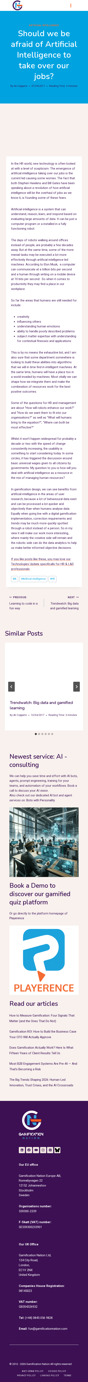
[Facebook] (29, 1150)
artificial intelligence (44, 25)
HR (52, 578)
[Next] (76, 687)
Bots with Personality (40, 800)
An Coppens (20, 86)
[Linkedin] (22, 1150)
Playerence (16, 918)
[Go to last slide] (11, 687)
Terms (67, 1375)
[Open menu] (72, 5)
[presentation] (44, 669)
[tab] (36, 734)
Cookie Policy (57, 1371)
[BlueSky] (57, 1150)
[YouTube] (36, 1150)
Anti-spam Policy (32, 1371)
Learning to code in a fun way (23, 603)
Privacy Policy (26, 1375)
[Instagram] (43, 1150)
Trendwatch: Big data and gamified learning (64, 603)
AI (14, 578)
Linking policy (49, 1375)
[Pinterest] (50, 1150)
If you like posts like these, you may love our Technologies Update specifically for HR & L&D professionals (42, 564)
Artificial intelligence (33, 578)
